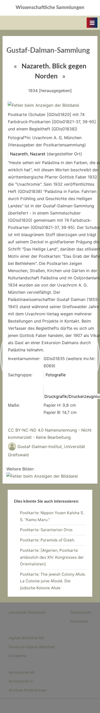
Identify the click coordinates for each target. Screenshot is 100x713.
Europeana (17, 656)
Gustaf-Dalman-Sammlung (48, 50)
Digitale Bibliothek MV (26, 638)
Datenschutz (80, 612)
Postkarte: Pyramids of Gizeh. (47, 540)
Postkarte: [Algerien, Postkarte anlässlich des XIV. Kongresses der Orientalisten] (52, 557)
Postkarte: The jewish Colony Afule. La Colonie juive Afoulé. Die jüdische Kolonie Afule (53, 581)
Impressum (79, 621)
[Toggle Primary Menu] (92, 22)
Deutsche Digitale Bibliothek (32, 647)
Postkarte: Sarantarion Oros (46, 529)
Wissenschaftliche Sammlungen (50, 7)
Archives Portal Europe (27, 690)
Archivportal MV (22, 672)
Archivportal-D (21, 681)
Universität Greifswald (27, 612)
